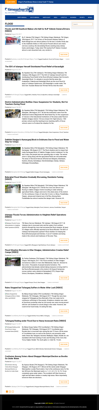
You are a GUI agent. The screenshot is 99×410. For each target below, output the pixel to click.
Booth (32, 386)
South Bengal (34, 17)
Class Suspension (54, 132)
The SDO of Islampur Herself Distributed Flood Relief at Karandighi (34, 66)
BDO (30, 94)
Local (18, 59)
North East (46, 17)
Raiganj (22, 94)
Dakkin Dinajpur (34, 172)
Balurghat (14, 132)
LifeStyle (64, 17)
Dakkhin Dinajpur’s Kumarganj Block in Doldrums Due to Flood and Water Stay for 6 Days (37, 140)
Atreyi (32, 207)
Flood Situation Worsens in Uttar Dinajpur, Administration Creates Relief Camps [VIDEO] (37, 251)
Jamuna (51, 207)
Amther (34, 315)
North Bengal (22, 17)
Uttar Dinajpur (41, 282)
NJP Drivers (55, 59)
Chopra (31, 282)
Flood (50, 59)
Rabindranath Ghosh (50, 349)
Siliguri (31, 59)
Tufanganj (47, 315)
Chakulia (34, 94)
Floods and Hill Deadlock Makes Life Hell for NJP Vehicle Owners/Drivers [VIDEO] (37, 30)
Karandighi (57, 94)
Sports (82, 17)
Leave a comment (12, 134)
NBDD (42, 315)
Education (21, 132)
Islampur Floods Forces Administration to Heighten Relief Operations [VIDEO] (35, 216)
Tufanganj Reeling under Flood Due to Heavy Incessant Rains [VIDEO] (35, 321)
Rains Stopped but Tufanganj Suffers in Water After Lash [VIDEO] (33, 287)
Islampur (50, 94)
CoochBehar (14, 315)
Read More (64, 54)
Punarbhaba (57, 207)
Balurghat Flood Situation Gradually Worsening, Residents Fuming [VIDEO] (34, 178)
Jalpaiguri (14, 386)
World (90, 17)
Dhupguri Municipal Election (42, 386)
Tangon (64, 207)
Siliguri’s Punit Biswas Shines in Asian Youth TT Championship (38, 2)
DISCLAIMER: (16, 407)
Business (73, 17)
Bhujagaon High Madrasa (39, 245)
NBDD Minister (40, 349)
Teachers (65, 132)
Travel (36, 59)
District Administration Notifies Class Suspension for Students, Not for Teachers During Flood (36, 103)
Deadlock (45, 59)
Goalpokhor (44, 94)
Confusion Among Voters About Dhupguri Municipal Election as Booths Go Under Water (36, 357)
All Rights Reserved (59, 403)
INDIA (55, 17)
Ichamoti (46, 207)
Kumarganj (47, 172)
